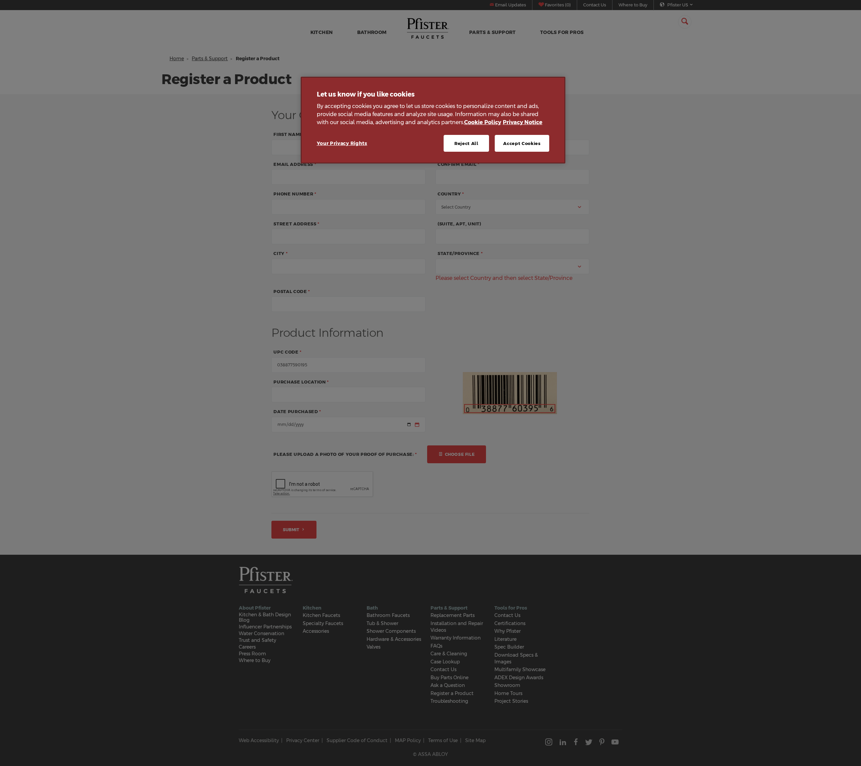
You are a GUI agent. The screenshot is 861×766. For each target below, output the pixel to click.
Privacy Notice (522, 122)
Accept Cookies (521, 143)
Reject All (466, 143)
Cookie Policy (482, 122)
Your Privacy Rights (342, 143)
